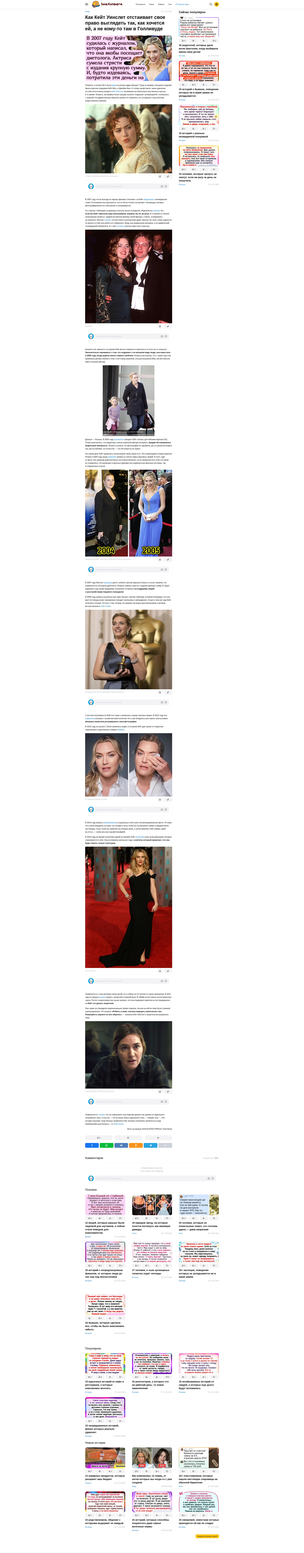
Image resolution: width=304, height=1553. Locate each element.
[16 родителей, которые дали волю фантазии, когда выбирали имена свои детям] (199, 28)
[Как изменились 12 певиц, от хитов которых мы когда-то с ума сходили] (152, 1458)
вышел (102, 997)
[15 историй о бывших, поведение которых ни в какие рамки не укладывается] (199, 72)
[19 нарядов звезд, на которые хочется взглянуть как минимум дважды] (152, 1205)
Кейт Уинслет (117, 91)
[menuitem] (140, 4)
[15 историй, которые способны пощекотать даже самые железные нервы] (152, 1502)
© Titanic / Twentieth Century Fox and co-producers (101, 176)
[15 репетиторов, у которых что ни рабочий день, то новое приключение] (152, 1364)
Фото (181, 1233)
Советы (88, 1483)
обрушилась (149, 199)
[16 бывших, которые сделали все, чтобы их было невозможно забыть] (105, 1305)
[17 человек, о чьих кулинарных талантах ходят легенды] (152, 1253)
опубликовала (109, 823)
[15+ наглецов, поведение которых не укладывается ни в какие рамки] (199, 1253)
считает (107, 220)
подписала (90, 718)
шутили (156, 211)
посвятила (140, 837)
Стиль (134, 1233)
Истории (182, 56)
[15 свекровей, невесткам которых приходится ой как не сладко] (199, 1502)
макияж (121, 730)
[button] (98, 1137)
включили (112, 457)
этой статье (105, 606)
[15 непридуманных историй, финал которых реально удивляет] (105, 1408)
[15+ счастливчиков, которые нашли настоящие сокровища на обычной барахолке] (199, 1458)
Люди (87, 11)
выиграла (108, 583)
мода (114, 85)
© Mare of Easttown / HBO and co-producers (99, 1091)
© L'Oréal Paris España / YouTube (96, 799)
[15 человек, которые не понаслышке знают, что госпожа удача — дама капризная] (199, 1205)
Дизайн (88, 1237)
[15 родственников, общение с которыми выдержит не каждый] (105, 1502)
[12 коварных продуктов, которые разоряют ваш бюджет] (105, 1458)
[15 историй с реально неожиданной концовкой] (199, 116)
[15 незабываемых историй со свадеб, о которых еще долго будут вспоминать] (199, 1364)
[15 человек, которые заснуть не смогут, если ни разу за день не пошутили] (199, 156)
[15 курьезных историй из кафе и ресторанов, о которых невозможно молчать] (105, 1364)
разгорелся (119, 439)
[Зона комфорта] (107, 4)
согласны (120, 226)
